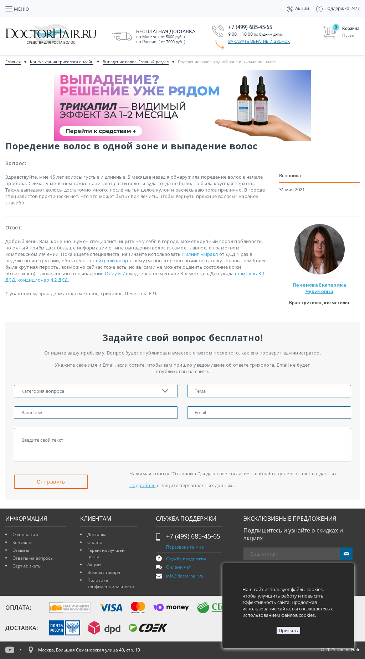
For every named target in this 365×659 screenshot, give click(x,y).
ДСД (10, 280)
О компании (25, 534)
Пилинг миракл (200, 254)
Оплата (95, 542)
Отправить (51, 481)
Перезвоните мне (185, 547)
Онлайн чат (178, 567)
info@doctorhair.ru (185, 576)
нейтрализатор (110, 260)
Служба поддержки (186, 559)
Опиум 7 (115, 273)
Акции (94, 564)
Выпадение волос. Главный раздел (136, 61)
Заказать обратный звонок (259, 41)
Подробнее (142, 485)
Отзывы (20, 550)
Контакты (22, 542)
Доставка (97, 534)
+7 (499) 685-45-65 (193, 536)
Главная (13, 61)
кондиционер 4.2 (37, 280)
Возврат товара (103, 572)
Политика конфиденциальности (110, 583)
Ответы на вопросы (32, 558)
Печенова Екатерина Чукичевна (319, 288)
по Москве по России (165, 36)
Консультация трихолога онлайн (61, 61)
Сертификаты (26, 566)
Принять (288, 630)
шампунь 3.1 (250, 273)
